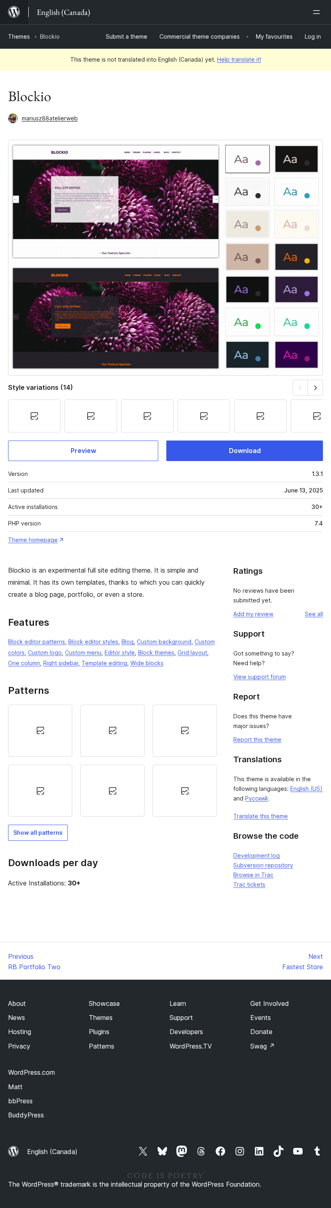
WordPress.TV (191, 1046)
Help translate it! (239, 59)
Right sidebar (60, 663)
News (16, 1018)
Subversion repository (263, 865)
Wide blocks (146, 663)
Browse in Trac (253, 874)
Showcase (104, 1003)
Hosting (19, 1032)
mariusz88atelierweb (50, 118)
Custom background (164, 641)
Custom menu (83, 652)
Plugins (99, 1032)
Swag (262, 1046)
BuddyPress (26, 1115)
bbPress (20, 1101)
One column (24, 663)
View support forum (259, 676)
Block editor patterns (36, 641)
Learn (178, 1003)
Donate (261, 1032)
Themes (19, 36)
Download (245, 451)
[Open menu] (318, 12)
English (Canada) (52, 1152)
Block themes (156, 652)
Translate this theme (260, 816)
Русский (256, 798)
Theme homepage (33, 539)
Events (260, 1018)
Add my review (253, 613)
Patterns (101, 1046)
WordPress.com (31, 1072)
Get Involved (269, 1003)
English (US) (306, 788)
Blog (128, 641)
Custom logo (45, 652)
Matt (15, 1087)
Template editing (104, 663)
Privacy (19, 1046)
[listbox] (112, 761)
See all (314, 613)
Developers (186, 1032)
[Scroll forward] (315, 387)
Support (181, 1018)
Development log (256, 855)
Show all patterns (38, 832)
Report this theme (257, 739)
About (17, 1003)
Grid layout (192, 652)
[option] (40, 731)
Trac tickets (249, 884)
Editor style (120, 652)
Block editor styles (93, 641)
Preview (83, 451)
